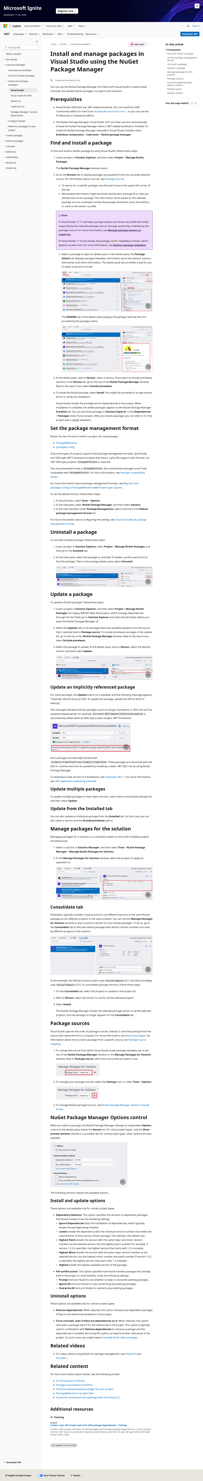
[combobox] (20, 47)
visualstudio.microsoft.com (109, 111)
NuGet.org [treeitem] (11, 168)
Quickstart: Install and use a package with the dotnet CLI (87, 1397)
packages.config (65, 447)
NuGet (63, 44)
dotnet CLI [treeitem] (16, 101)
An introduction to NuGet (70, 1380)
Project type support (110, 487)
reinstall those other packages (120, 1337)
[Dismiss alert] (197, 6)
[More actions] (150, 44)
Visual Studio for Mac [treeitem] (21, 95)
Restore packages (135, 1035)
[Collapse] (37, 41)
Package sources (114, 179)
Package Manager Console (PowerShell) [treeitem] (24, 114)
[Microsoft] (5, 26)
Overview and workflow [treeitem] (19, 70)
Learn (54, 44)
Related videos (174, 89)
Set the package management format (182, 59)
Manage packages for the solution (180, 73)
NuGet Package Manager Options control (179, 84)
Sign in (195, 25)
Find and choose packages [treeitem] (21, 75)
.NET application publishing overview (75, 781)
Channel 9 (130, 1353)
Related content (175, 93)
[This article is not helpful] (195, 103)
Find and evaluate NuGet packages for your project (84, 1389)
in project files (74, 1393)
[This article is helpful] (192, 103)
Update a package (176, 68)
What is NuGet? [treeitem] (13, 53)
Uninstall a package (177, 64)
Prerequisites (174, 49)
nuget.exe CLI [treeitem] (17, 106)
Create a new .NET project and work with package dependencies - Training (88, 1425)
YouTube (61, 1358)
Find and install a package (180, 53)
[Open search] (188, 26)
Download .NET (190, 34)
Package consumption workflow (74, 1385)
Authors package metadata (129, 245)
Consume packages (80, 44)
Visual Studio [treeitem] (17, 90)
